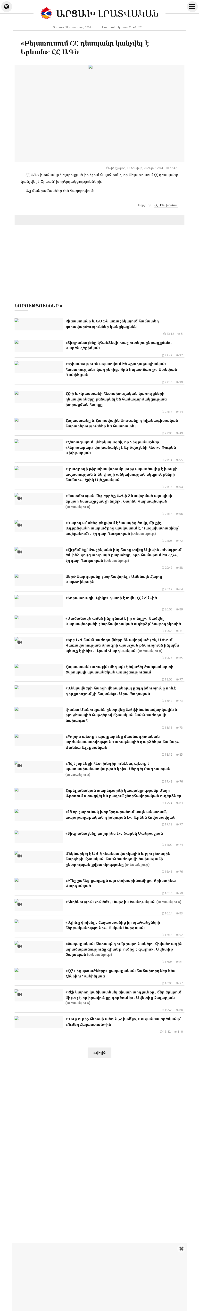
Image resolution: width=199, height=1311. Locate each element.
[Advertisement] (105, 1277)
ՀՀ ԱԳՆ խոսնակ (166, 205)
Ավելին (99, 1052)
